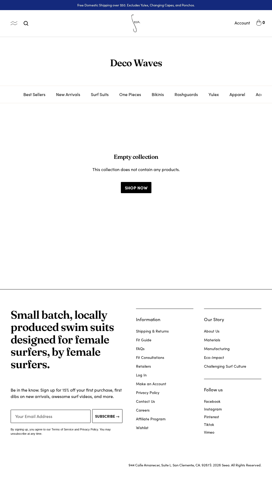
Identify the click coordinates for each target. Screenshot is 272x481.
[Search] (26, 23)
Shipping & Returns (152, 331)
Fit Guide (143, 339)
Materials (212, 339)
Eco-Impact (214, 357)
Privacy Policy (147, 392)
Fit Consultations (150, 357)
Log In (141, 375)
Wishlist (142, 427)
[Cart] (258, 23)
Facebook (212, 401)
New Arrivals (68, 94)
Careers (143, 410)
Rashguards (186, 94)
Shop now (136, 187)
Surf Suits (100, 94)
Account (242, 23)
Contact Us (145, 401)
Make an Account (151, 383)
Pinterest (211, 416)
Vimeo (209, 432)
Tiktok (209, 424)
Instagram (213, 409)
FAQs (140, 348)
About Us (211, 331)
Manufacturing (217, 348)
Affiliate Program (150, 418)
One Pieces (130, 94)
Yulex (214, 94)
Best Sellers (34, 94)
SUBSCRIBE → (107, 416)
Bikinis (158, 94)
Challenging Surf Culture (225, 366)
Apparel (237, 94)
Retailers (143, 366)
